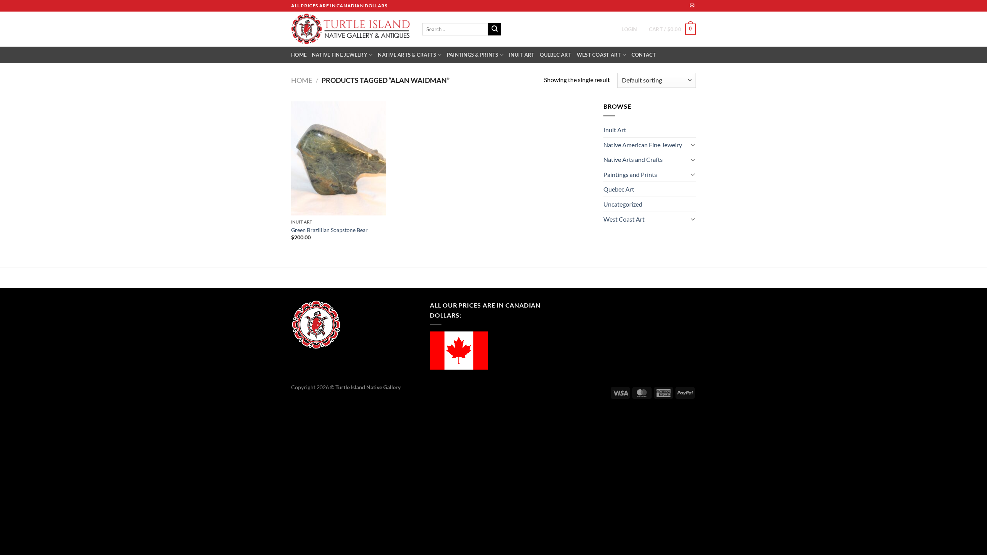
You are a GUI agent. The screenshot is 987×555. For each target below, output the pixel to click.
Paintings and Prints (630, 174)
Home (301, 80)
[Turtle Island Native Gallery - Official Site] (351, 29)
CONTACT (644, 55)
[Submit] (494, 29)
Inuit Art (614, 129)
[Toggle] (693, 144)
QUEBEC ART (555, 55)
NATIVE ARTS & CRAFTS (407, 55)
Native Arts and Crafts (633, 159)
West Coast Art (624, 219)
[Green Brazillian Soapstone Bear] (338, 158)
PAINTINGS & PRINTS (473, 55)
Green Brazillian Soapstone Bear (329, 230)
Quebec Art (618, 189)
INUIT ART (521, 55)
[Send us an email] (692, 5)
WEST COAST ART (599, 55)
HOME (299, 55)
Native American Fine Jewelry (642, 144)
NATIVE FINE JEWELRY (339, 55)
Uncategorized (622, 204)
